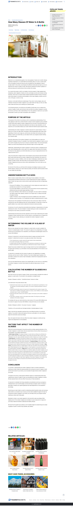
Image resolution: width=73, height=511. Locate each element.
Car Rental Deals (24, 29)
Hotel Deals (11, 29)
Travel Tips (38, 1)
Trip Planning (52, 1)
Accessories (45, 1)
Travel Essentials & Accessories (15, 32)
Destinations (25, 1)
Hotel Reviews (59, 1)
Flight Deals (17, 29)
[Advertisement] (15, 12)
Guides (32, 1)
